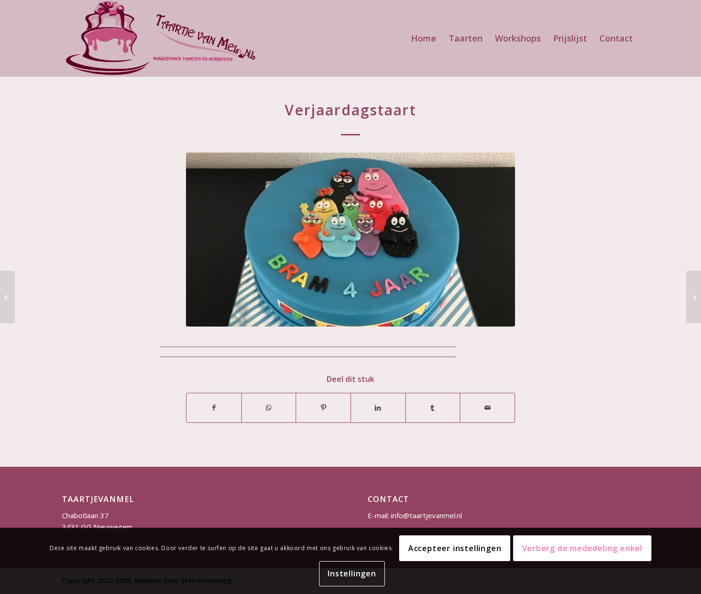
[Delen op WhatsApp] (269, 407)
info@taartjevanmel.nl (426, 515)
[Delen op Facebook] (213, 407)
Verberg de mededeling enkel (582, 548)
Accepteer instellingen (455, 548)
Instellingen (352, 573)
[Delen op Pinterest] (323, 407)
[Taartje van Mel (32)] (350, 240)
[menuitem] (424, 38)
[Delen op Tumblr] (433, 407)
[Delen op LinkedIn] (378, 407)
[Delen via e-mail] (487, 407)
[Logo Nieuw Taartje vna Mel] (160, 38)
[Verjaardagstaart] (7, 297)
